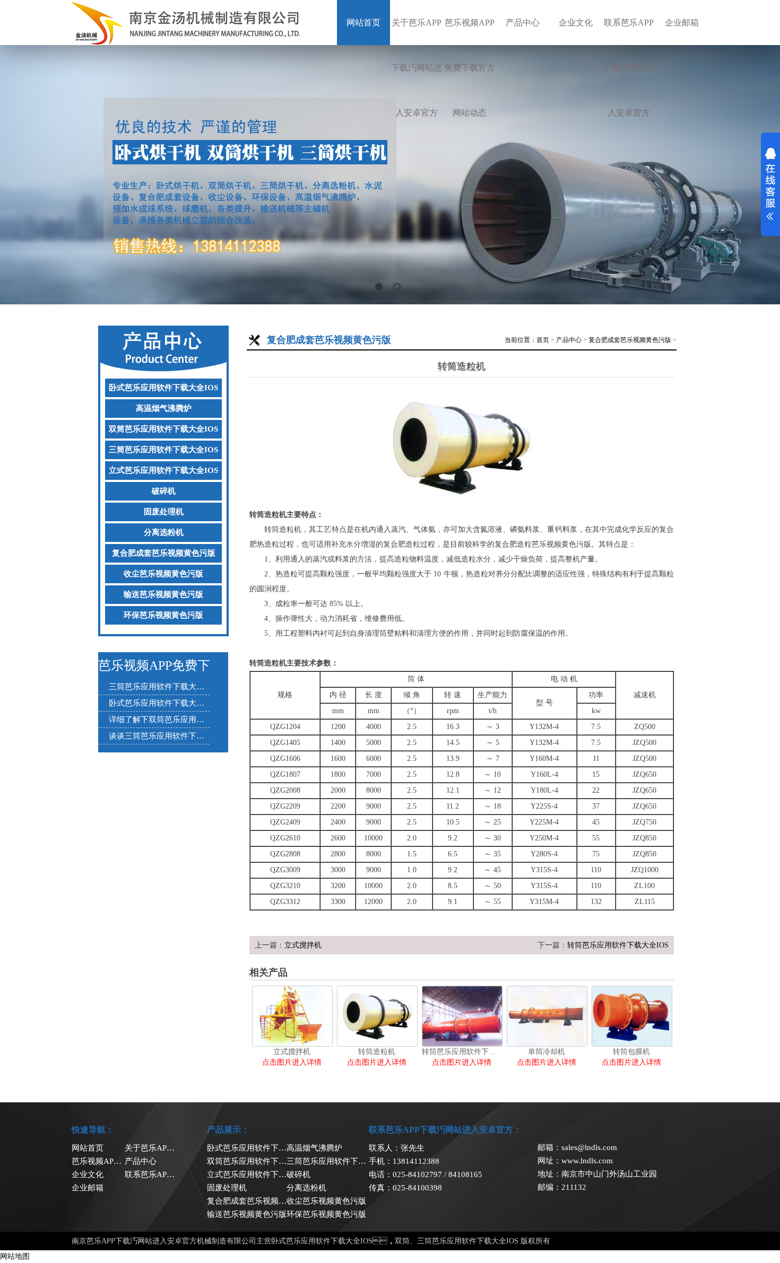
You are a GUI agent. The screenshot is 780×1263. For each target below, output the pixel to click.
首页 (542, 340)
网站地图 (15, 1256)
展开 (770, 184)
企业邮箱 (682, 22)
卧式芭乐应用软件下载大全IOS (163, 387)
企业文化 (576, 22)
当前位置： (520, 340)
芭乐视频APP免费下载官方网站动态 (469, 67)
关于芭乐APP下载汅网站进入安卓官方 (416, 67)
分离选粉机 (164, 532)
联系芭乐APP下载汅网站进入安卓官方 (628, 67)
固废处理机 (164, 511)
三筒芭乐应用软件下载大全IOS (163, 449)
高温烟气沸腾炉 (164, 408)
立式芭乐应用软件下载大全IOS (163, 470)
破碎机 (164, 491)
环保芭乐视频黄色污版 (163, 615)
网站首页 (363, 22)
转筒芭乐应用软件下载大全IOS (618, 945)
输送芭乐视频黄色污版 (163, 594)
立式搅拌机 (303, 945)
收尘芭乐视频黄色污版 (163, 573)
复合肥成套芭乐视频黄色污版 (163, 553)
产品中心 (523, 22)
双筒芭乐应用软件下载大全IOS (163, 429)
